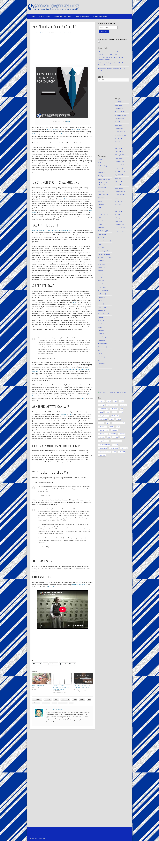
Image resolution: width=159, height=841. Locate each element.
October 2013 (119, 231)
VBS (99, 353)
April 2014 (117, 214)
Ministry (100, 277)
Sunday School (114, 448)
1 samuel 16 (48, 699)
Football (100, 237)
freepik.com (69, 121)
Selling (100, 324)
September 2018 (119, 115)
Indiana (101, 423)
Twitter (114, 7)
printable (102, 437)
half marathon (103, 419)
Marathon (101, 267)
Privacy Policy (34, 831)
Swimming (101, 340)
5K (98, 162)
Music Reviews (102, 290)
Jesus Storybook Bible (104, 254)
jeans (49, 129)
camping (102, 405)
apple (109, 401)
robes (74, 302)
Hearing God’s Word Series (62, 16)
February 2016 (119, 155)
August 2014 (118, 201)
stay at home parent (105, 444)
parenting (122, 434)
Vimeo (122, 7)
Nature (100, 300)
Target (71, 414)
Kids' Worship (102, 261)
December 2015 (119, 161)
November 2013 (119, 228)
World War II (101, 367)
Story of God (101, 337)
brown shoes (65, 134)
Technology (101, 343)
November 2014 (119, 195)
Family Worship (102, 234)
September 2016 (119, 135)
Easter (100, 221)
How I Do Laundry (38, 685)
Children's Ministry (103, 179)
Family (99, 227)
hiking (119, 419)
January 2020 (118, 105)
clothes (75, 699)
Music (99, 284)
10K (99, 159)
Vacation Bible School (105, 452)
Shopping (100, 327)
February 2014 (119, 218)
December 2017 (119, 118)
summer (116, 444)
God (122, 412)
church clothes (65, 699)
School (100, 320)
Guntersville (115, 416)
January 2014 (118, 221)
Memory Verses (102, 274)
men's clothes (63, 703)
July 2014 (117, 204)
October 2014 (119, 198)
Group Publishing (104, 416)
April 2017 (117, 122)
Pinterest (118, 7)
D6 (99, 211)
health (112, 419)
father (108, 412)
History (100, 244)
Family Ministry (102, 231)
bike (116, 401)
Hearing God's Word (103, 241)
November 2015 (119, 165)
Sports (100, 333)
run (109, 437)
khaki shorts (68, 199)
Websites (100, 363)
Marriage (100, 270)
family (101, 412)
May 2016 (117, 148)
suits (73, 293)
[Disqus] (62, 756)
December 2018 (119, 112)
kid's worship (103, 426)
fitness (115, 412)
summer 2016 (103, 448)
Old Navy (64, 414)
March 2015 (118, 185)
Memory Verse (103, 434)
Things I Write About (100, 16)
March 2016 (118, 151)
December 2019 (119, 108)
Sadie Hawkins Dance (78, 585)
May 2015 (117, 181)
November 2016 (119, 132)
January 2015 (118, 188)
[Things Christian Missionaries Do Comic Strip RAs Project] (62, 678)
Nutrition (100, 304)
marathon (114, 430)
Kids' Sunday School (103, 257)
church (56, 699)
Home (33, 16)
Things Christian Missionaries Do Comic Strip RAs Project (61, 687)
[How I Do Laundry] (41, 678)
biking (122, 401)
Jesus (108, 423)
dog (122, 408)
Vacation (100, 350)
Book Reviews (102, 172)
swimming (124, 448)
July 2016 (117, 141)
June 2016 (117, 145)
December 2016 (119, 128)
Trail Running (101, 347)
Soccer (100, 330)
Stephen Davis (39, 33)
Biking (99, 169)
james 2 (82, 699)
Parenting (100, 307)
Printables (101, 310)
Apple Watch (101, 166)
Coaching (100, 204)
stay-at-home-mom (117, 441)
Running (100, 317)
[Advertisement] (62, 50)
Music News (101, 287)
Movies (100, 280)
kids (118, 426)
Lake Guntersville (104, 430)
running (116, 437)
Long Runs (101, 264)
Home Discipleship (103, 251)
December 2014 (119, 191)
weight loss (102, 455)
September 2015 (119, 171)
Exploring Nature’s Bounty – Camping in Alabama (111, 51)
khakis (54, 703)
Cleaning (100, 198)
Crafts (99, 207)
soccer (123, 437)
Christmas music (104, 408)
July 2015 (117, 178)
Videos (100, 360)
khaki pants (35, 134)
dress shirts (44, 134)
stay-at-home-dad (104, 441)
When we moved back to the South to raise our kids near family (52, 230)
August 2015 (118, 175)
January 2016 (118, 158)
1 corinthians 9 (37, 699)
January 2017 (118, 125)
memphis (113, 434)
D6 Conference (102, 214)
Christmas (101, 188)
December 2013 (119, 224)
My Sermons (101, 294)
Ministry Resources (82, 16)
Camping (100, 176)
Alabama (102, 401)
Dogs (99, 217)
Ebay (99, 224)
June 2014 (117, 208)
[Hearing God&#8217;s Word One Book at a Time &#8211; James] (83, 678)
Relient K (51, 587)
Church (61, 33)
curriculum (114, 408)
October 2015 (119, 168)
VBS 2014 (100, 357)
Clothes (66, 33)
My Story (70, 33)
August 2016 (118, 138)
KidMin (112, 426)
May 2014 (117, 211)
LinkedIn (126, 7)
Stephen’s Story (44, 16)
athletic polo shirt (58, 129)
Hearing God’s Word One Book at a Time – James (82, 686)
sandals (82, 398)
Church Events (102, 194)
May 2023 (117, 102)
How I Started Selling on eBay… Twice (108, 54)
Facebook (110, 7)
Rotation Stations (102, 314)
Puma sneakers (76, 129)
